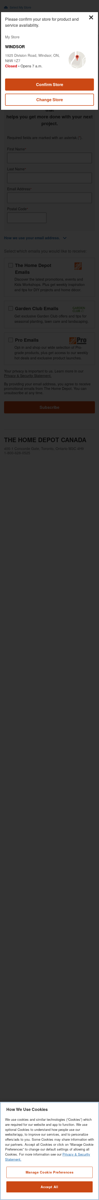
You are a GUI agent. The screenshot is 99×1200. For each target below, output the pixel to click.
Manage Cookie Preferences (49, 1172)
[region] (49, 1151)
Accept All (49, 1186)
